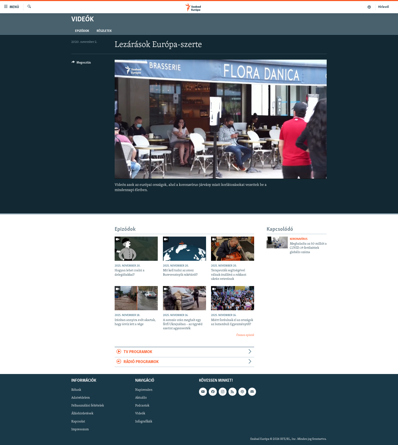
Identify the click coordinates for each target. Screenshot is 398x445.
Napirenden (143, 390)
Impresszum (80, 429)
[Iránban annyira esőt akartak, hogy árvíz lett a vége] (136, 298)
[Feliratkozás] (252, 392)
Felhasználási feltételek (87, 405)
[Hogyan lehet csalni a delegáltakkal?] (136, 249)
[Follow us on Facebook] (213, 392)
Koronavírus (298, 239)
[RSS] (232, 392)
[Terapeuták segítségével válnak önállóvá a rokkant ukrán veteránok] (232, 249)
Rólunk (76, 390)
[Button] (81, 63)
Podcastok (142, 405)
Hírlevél (383, 7)
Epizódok (82, 31)
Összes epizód (245, 335)
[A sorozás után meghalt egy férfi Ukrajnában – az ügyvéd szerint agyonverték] (184, 298)
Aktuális (141, 397)
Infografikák (143, 421)
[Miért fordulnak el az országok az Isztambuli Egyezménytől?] (232, 298)
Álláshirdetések (82, 413)
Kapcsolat (78, 421)
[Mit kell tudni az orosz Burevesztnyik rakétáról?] (184, 249)
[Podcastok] (369, 7)
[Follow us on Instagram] (223, 392)
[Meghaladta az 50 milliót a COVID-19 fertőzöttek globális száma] (277, 242)
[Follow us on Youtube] (203, 392)
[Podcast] (242, 392)
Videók (140, 413)
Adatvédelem (80, 397)
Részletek (104, 31)
